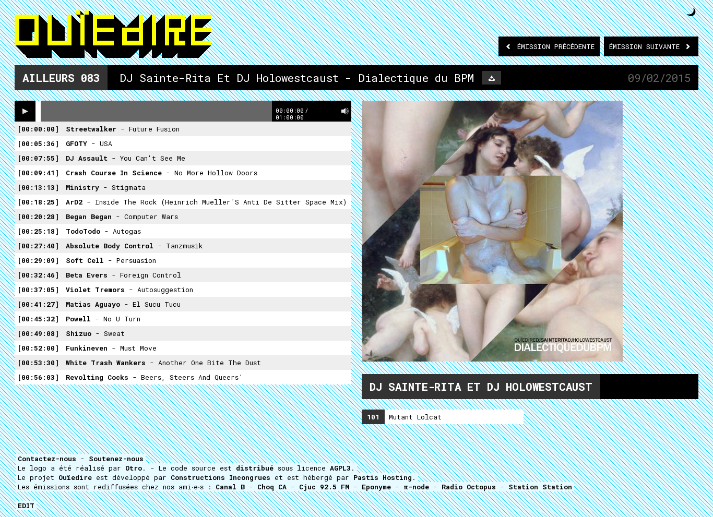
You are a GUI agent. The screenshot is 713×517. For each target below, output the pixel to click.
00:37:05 (38, 289)
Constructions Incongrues (220, 477)
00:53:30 (38, 362)
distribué (255, 468)
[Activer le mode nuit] (691, 11)
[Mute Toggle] (345, 111)
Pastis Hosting (382, 477)
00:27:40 (38, 245)
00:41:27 (38, 304)
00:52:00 (38, 348)
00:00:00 (38, 129)
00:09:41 (38, 172)
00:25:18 (38, 231)
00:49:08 (38, 333)
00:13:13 (38, 187)
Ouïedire (75, 477)
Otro (133, 468)
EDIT (26, 505)
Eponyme (376, 486)
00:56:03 (38, 377)
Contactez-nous (47, 458)
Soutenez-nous (116, 458)
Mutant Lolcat (404, 417)
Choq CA (272, 486)
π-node (416, 486)
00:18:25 (38, 202)
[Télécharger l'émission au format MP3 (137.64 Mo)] (491, 78)
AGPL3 (340, 468)
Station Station (540, 486)
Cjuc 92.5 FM (324, 486)
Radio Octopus (469, 486)
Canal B (230, 486)
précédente (556, 46)
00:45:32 (38, 318)
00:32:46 (38, 275)
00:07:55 (38, 158)
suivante (646, 46)
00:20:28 (38, 216)
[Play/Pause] (25, 111)
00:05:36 (38, 143)
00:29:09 (38, 260)
